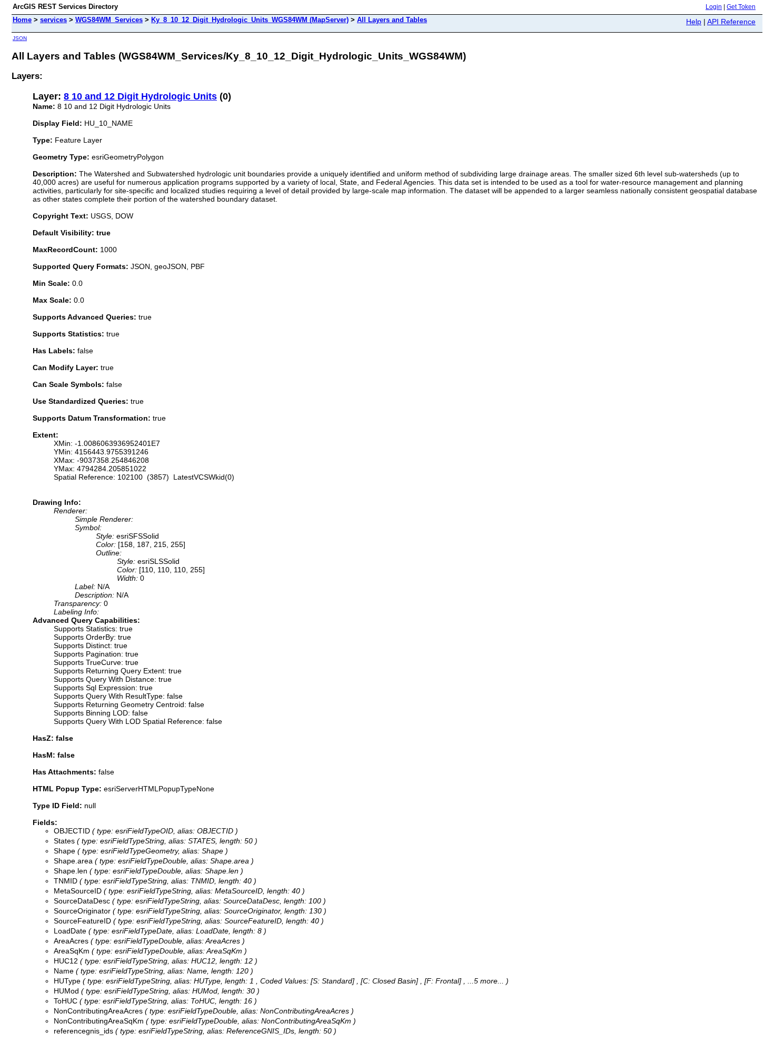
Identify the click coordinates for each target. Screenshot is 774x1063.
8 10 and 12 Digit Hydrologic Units (140, 96)
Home (22, 20)
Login (714, 7)
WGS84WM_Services (109, 20)
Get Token (741, 7)
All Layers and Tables (392, 20)
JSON (20, 38)
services (53, 20)
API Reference (731, 21)
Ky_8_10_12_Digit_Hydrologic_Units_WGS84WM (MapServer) (250, 20)
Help (693, 21)
